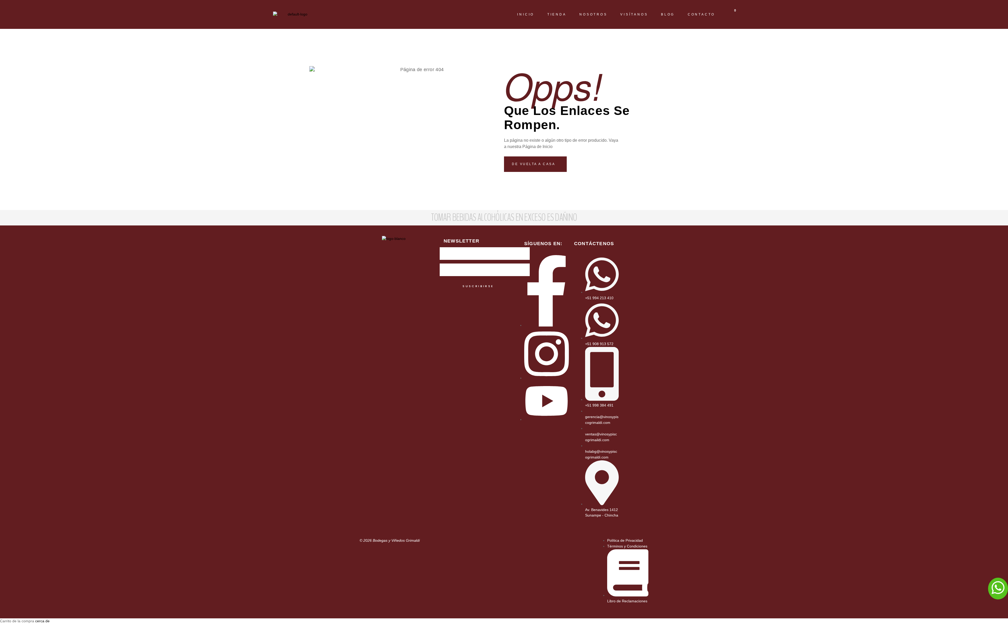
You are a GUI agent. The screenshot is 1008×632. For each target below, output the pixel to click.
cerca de (42, 621)
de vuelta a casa (534, 164)
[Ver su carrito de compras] (731, 17)
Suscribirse (478, 286)
